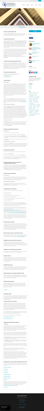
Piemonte (30, 108)
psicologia (34, 108)
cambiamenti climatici (31, 95)
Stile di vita (30, 88)
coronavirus (38, 96)
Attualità (30, 85)
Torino (36, 112)
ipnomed (34, 100)
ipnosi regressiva (38, 104)
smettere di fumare (36, 111)
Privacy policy (20, 404)
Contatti (40, 4)
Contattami (35, 31)
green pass (30, 100)
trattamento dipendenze (32, 115)
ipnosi (37, 100)
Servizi (32, 4)
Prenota (40, 0)
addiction (30, 92)
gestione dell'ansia (35, 99)
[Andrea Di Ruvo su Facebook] (30, 72)
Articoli (36, 4)
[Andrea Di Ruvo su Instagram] (32, 72)
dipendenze (30, 99)
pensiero (38, 107)
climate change (31, 96)
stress (33, 112)
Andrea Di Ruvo (34, 92)
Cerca (30, 34)
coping (34, 96)
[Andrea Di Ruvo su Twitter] (34, 72)
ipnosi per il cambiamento (32, 104)
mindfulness (30, 107)
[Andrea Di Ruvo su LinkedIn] (36, 72)
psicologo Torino (31, 111)
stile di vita (30, 112)
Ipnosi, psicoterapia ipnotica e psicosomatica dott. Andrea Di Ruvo (11, 4)
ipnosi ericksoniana (31, 103)
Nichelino (34, 107)
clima (36, 95)
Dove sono (27, 4)
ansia (38, 92)
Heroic (24, 407)
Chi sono (23, 4)
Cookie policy (24, 404)
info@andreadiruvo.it (8, 76)
